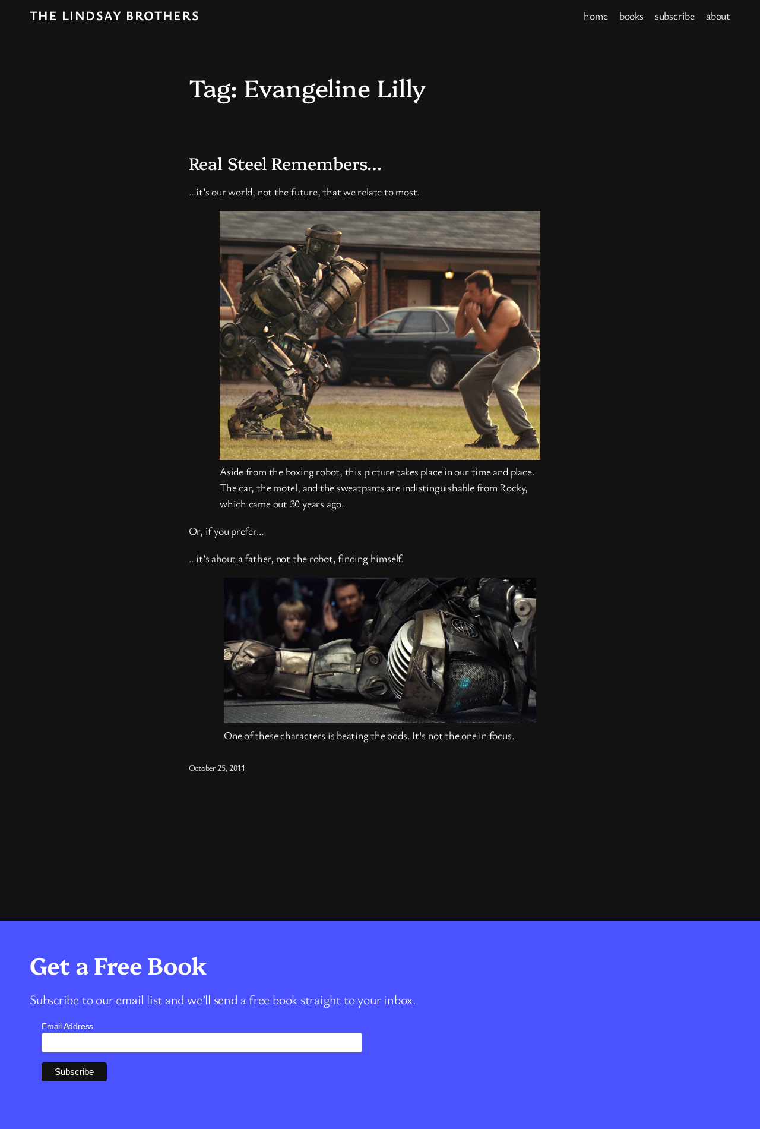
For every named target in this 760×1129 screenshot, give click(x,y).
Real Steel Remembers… (285, 162)
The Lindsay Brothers (115, 15)
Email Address (67, 1026)
